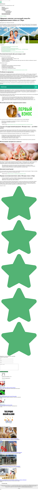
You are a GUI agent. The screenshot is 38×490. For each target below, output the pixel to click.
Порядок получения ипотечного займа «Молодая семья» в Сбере (13, 51)
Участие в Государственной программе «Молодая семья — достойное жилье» (15, 49)
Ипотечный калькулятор (6, 14)
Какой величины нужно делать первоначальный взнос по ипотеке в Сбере (20, 124)
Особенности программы (6, 47)
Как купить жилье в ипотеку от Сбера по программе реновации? (11, 452)
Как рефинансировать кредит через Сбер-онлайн (8, 396)
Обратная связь (4, 483)
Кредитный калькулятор (6, 13)
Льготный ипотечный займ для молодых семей (10, 46)
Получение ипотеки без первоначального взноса (10, 48)
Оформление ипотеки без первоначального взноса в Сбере (17, 69)
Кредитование (8, 12)
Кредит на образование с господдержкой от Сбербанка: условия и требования (13, 479)
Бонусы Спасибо (9, 11)
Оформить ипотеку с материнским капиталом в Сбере (16, 173)
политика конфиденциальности (26, 486)
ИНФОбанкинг (2, 3)
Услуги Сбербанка (7, 10)
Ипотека (3, 7)
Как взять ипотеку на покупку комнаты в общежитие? (9, 438)
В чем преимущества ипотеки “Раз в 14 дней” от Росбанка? (10, 466)
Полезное (3, 9)
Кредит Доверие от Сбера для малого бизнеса (7, 387)
